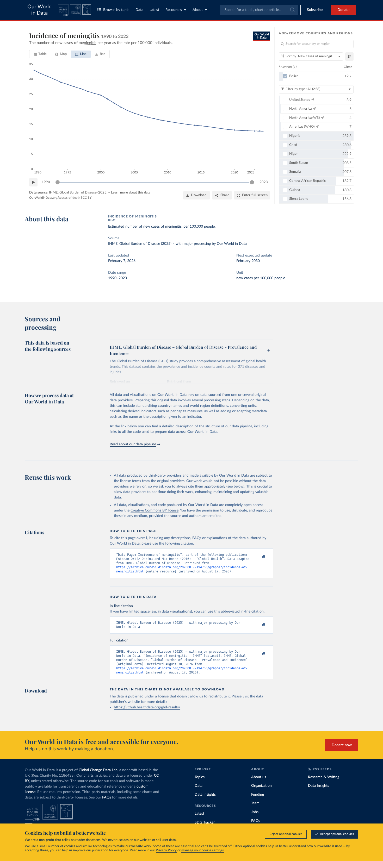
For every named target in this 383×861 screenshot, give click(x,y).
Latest (154, 10)
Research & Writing (323, 777)
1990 (46, 182)
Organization (261, 786)
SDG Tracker (205, 822)
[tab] (40, 54)
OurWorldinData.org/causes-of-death (54, 197)
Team (255, 803)
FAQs (106, 797)
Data (139, 10)
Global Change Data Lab (98, 770)
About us (258, 777)
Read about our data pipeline (133, 444)
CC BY (87, 197)
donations (93, 840)
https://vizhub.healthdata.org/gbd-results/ (147, 707)
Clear (348, 67)
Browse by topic (116, 10)
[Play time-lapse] (33, 182)
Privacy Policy (166, 850)
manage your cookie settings (202, 850)
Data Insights (205, 794)
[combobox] (259, 10)
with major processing (193, 244)
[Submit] (292, 10)
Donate (343, 10)
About (198, 10)
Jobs (254, 812)
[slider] (57, 182)
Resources (173, 10)
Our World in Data (39, 10)
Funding (257, 794)
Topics (200, 777)
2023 (264, 182)
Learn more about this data (130, 192)
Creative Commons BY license (154, 510)
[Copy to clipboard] (258, 557)
